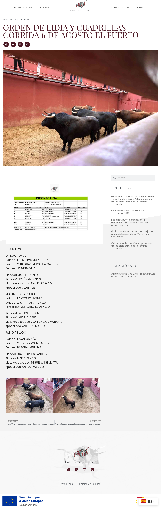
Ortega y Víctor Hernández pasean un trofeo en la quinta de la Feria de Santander (132, 246)
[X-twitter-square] (76, 469)
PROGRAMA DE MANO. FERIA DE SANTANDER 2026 (127, 212)
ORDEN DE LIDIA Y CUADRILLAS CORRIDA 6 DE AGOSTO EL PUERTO (133, 275)
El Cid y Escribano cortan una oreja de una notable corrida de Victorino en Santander (132, 234)
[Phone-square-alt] (92, 469)
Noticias (25, 19)
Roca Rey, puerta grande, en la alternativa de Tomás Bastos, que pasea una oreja (129, 222)
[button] (6, 44)
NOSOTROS (19, 7)
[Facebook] (68, 469)
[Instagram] (84, 469)
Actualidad (45, 7)
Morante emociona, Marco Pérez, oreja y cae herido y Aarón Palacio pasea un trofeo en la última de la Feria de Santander (132, 200)
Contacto (141, 7)
